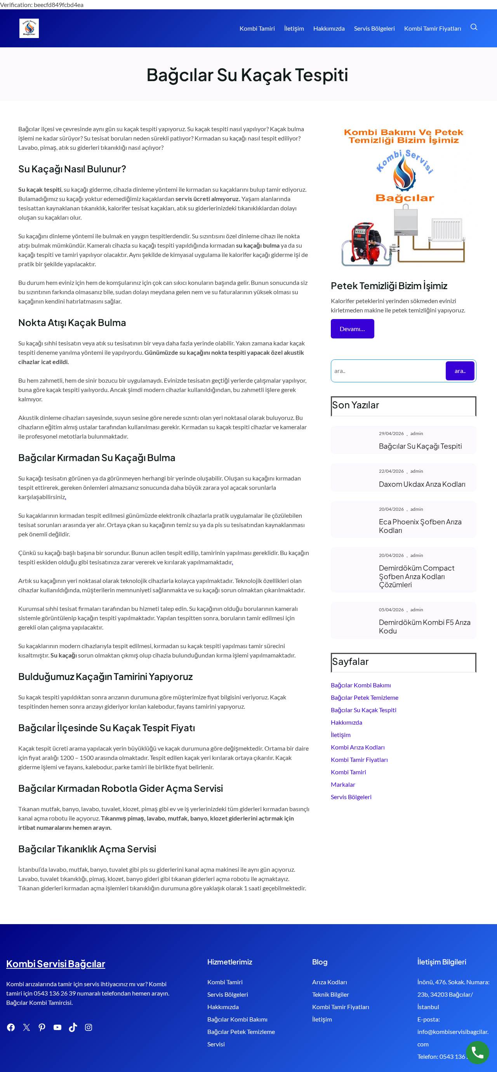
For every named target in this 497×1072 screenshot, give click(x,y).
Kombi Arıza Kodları (358, 747)
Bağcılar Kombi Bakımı (361, 685)
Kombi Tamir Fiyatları (359, 759)
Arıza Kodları (329, 981)
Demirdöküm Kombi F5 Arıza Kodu (425, 626)
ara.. (460, 370)
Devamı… (352, 328)
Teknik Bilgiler (330, 994)
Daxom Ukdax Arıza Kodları (422, 484)
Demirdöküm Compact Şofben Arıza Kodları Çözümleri (417, 576)
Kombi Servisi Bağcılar (55, 963)
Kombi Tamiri (348, 771)
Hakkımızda (346, 722)
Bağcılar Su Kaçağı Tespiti (420, 446)
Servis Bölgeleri (351, 796)
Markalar (343, 784)
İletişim (341, 734)
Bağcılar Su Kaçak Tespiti (363, 709)
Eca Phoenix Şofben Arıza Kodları (420, 525)
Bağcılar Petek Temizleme (364, 697)
